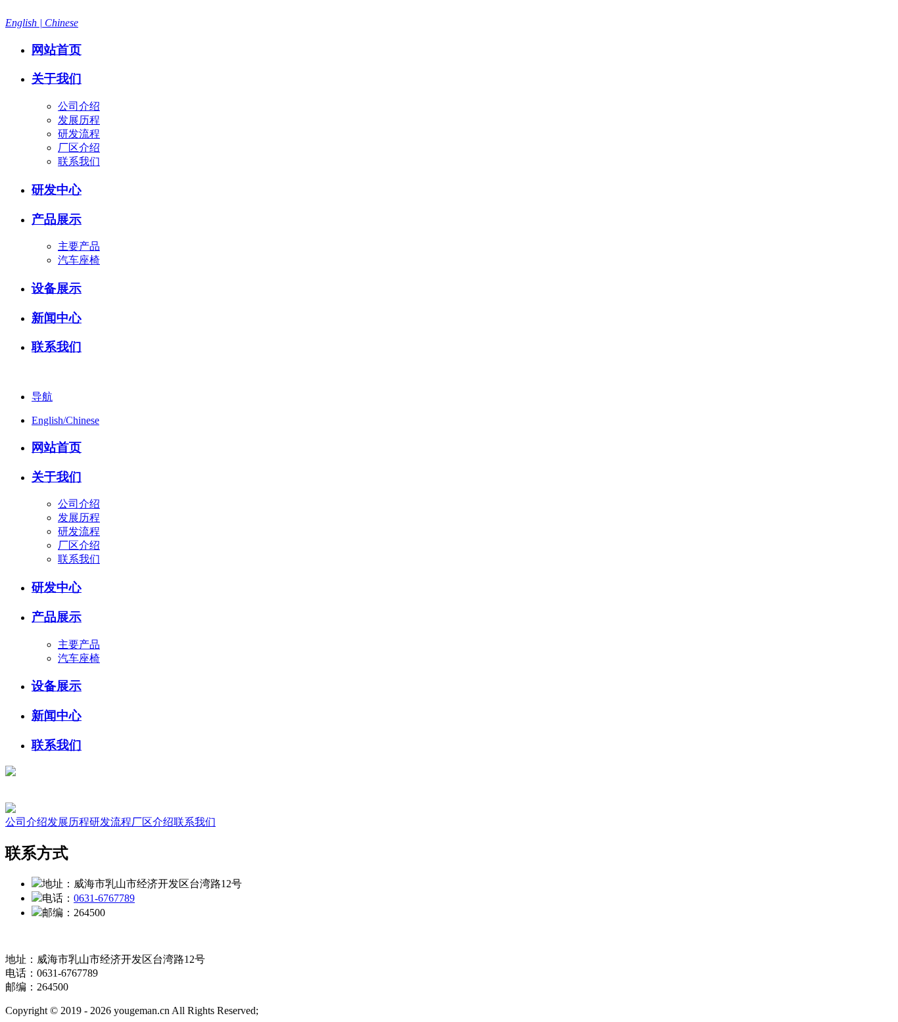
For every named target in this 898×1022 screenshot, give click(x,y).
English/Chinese (65, 420)
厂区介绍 (79, 147)
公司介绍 (79, 106)
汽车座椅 (79, 260)
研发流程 (79, 133)
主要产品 (79, 246)
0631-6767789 (104, 898)
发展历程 (79, 120)
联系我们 (79, 161)
